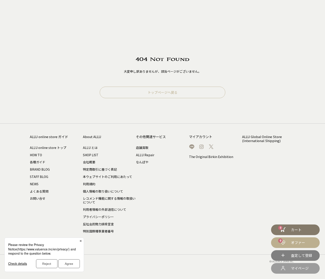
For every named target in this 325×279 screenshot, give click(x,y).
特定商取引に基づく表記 (100, 169)
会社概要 (89, 162)
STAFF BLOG (39, 176)
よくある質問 (39, 191)
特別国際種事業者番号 (98, 231)
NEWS (34, 184)
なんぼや (142, 162)
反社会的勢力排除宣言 (98, 224)
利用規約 (89, 184)
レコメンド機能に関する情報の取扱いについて (109, 200)
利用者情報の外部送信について (104, 209)
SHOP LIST (90, 155)
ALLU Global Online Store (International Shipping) (262, 139)
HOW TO (36, 155)
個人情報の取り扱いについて (103, 191)
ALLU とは (90, 147)
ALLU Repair (145, 155)
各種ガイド (37, 162)
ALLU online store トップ (48, 147)
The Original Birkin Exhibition (211, 156)
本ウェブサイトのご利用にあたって (107, 176)
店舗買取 (142, 147)
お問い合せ (37, 198)
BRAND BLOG (40, 169)
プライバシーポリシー (98, 217)
